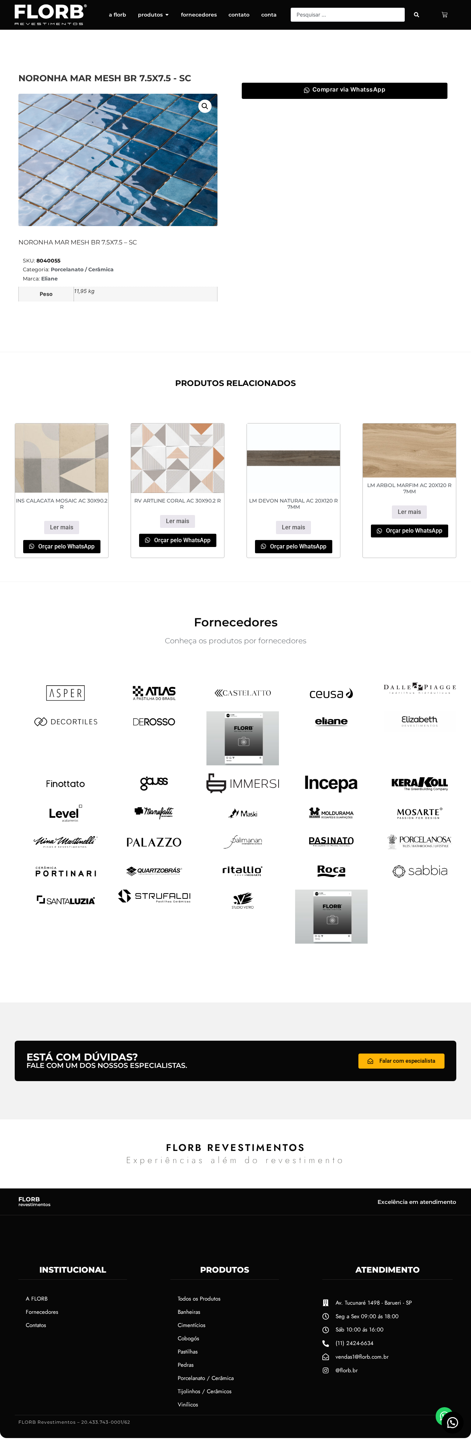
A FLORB (36, 1299)
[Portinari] (65, 879)
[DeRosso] (154, 729)
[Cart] (444, 14)
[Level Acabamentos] (65, 821)
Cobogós (188, 1338)
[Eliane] (331, 729)
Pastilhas (188, 1352)
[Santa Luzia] (65, 908)
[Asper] (65, 701)
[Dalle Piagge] (420, 691)
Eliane (49, 279)
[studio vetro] (242, 908)
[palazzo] (154, 850)
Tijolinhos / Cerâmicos (204, 1391)
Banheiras (189, 1312)
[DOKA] (242, 763)
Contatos (36, 1325)
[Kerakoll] (420, 792)
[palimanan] (242, 850)
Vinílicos (188, 1405)
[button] (205, 106)
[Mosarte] (420, 821)
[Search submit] (416, 14)
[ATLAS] (154, 701)
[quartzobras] (154, 879)
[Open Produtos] (167, 14)
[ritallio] (242, 879)
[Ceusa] (331, 701)
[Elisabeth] (420, 729)
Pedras (186, 1365)
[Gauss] (154, 791)
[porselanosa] (420, 850)
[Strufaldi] (154, 900)
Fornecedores (42, 1312)
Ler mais (61, 527)
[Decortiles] (65, 729)
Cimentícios (191, 1325)
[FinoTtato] (65, 791)
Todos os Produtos (199, 1299)
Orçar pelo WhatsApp (66, 546)
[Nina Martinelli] (65, 850)
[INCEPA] (331, 792)
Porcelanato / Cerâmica (82, 269)
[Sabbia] (420, 879)
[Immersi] (242, 791)
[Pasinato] (331, 850)
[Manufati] (154, 821)
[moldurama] (331, 821)
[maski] (242, 821)
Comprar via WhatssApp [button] (349, 89)
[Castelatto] (242, 701)
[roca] (331, 879)
